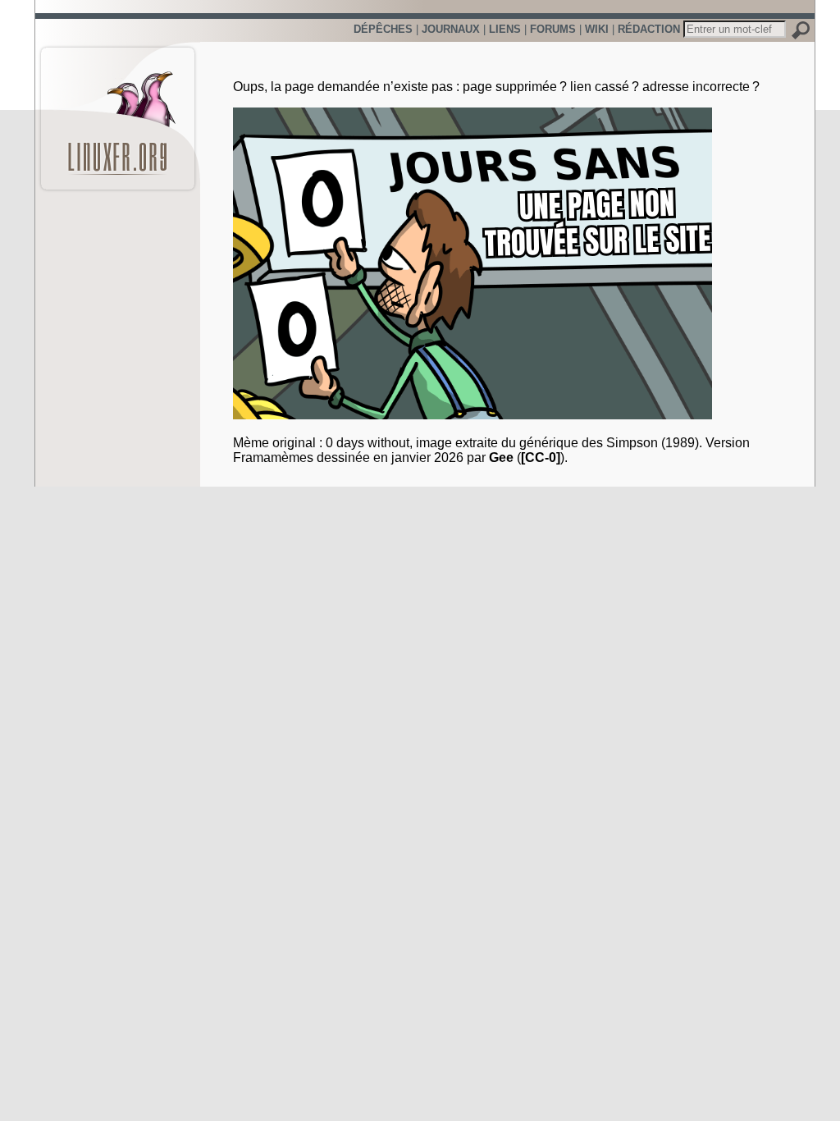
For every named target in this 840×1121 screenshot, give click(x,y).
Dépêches (383, 29)
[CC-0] (540, 457)
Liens (505, 29)
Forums (553, 29)
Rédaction (649, 29)
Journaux (451, 29)
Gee (501, 457)
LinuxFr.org (117, 110)
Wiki (597, 29)
